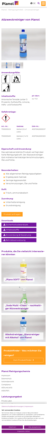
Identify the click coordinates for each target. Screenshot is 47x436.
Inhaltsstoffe (12, 230)
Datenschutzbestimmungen (13, 406)
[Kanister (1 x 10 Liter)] (18, 65)
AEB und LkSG (6, 388)
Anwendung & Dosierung (18, 235)
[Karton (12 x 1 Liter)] (6, 65)
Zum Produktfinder (22, 360)
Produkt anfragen (12, 214)
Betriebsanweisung (15, 240)
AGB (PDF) (5, 391)
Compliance (6, 385)
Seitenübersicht (7, 382)
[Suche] (39, 3)
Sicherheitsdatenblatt (16, 224)
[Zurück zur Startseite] (10, 3)
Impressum (5, 376)
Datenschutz (6, 379)
